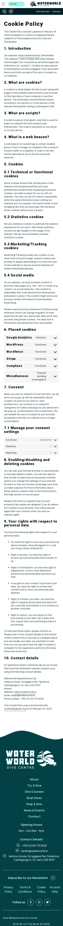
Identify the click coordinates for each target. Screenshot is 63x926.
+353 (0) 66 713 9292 (34, 845)
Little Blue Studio (36, 924)
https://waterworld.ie (29, 55)
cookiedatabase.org (15, 708)
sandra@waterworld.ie (34, 851)
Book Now (13, 4)
